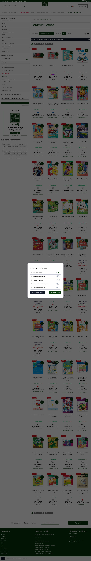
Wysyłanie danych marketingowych (41, 284)
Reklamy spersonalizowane (39, 287)
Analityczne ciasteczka (38, 280)
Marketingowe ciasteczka (39, 276)
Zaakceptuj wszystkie (55, 292)
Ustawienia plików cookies (39, 268)
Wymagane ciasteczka (38, 272)
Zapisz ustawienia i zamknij (37, 292)
